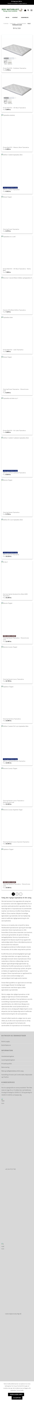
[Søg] (28, 10)
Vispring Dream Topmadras (11, 229)
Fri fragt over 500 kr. (16, 1)
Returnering (5, 1067)
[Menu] (31, 10)
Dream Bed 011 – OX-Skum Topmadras (14, 107)
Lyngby (20, 3)
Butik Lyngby (5, 1041)
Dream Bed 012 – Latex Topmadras (13, 349)
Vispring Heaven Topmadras (11, 512)
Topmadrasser (21, 23)
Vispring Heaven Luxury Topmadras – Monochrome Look (14, 801)
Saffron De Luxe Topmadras (11, 554)
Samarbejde (24, 17)
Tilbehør (12, 23)
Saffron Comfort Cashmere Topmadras (14, 472)
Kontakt (15, 17)
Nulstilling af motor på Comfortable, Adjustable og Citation (16, 1076)
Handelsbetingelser (7, 1056)
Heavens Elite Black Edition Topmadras (14, 310)
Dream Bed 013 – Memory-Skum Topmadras (16, 147)
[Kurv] (25, 10)
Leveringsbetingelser (8, 1060)
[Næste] (20, 894)
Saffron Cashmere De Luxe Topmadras (14, 761)
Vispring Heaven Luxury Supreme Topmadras (16, 842)
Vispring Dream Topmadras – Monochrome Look (15, 390)
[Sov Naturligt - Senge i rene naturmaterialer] (12, 10)
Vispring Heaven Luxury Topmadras (13, 679)
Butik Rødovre (6, 1045)
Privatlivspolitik (6, 1063)
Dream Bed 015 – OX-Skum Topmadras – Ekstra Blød (17, 269)
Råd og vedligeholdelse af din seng (12, 1071)
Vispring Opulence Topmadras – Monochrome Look (16, 885)
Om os (7, 17)
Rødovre (24, 3)
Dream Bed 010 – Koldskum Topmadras (14, 68)
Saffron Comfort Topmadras (11, 189)
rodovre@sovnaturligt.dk (13, 1314)
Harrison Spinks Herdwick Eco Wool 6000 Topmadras (15, 595)
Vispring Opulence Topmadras (12, 719)
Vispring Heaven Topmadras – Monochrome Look (16, 638)
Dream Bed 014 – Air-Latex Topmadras (14, 430)
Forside (5, 23)
